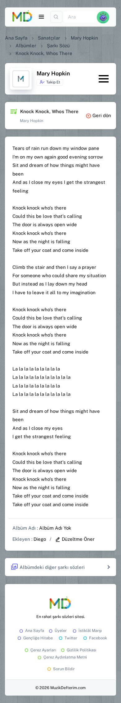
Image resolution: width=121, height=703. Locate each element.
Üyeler (61, 630)
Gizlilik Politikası (81, 650)
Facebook (98, 638)
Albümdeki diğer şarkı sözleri (52, 567)
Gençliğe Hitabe (38, 638)
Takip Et (53, 82)
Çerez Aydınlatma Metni (65, 657)
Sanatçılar (49, 37)
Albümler (26, 45)
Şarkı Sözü (58, 45)
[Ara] (56, 17)
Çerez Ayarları (43, 650)
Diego (40, 539)
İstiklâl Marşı (90, 630)
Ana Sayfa (16, 37)
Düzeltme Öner (78, 539)
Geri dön (101, 115)
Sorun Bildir (64, 669)
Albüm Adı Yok (55, 528)
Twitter (71, 638)
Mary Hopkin (84, 37)
